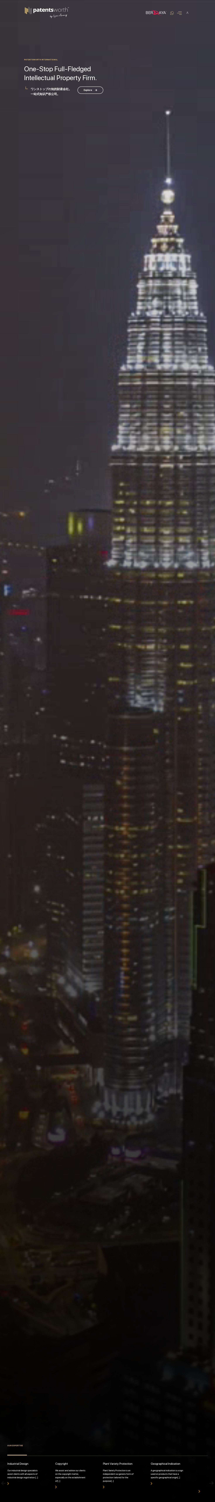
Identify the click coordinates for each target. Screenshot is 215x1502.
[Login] (187, 12)
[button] (3, 1483)
